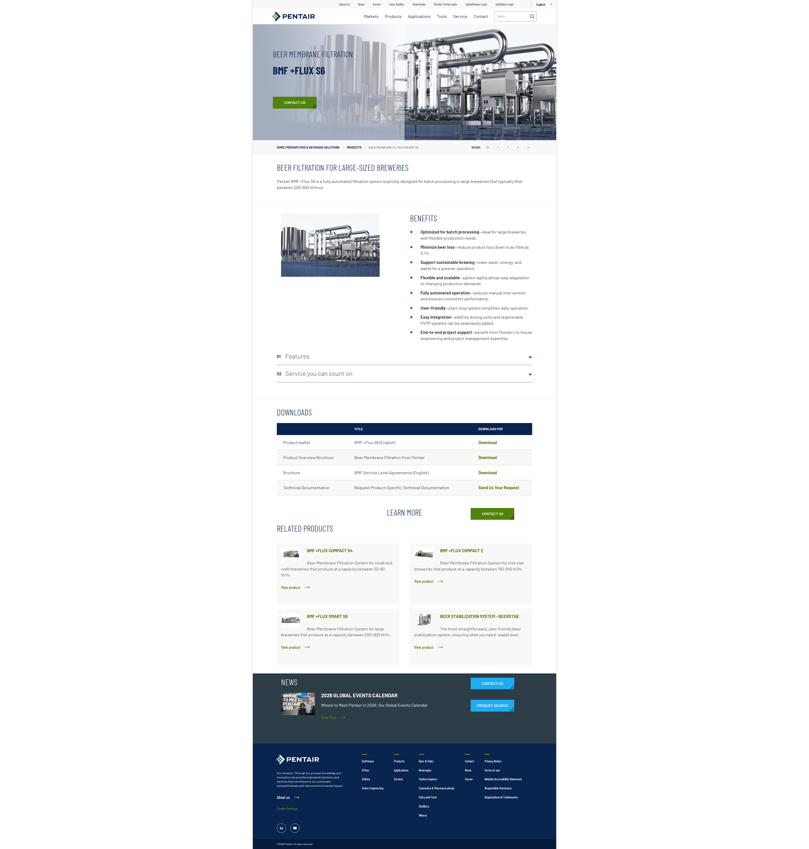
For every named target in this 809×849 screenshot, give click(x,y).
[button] (404, 356)
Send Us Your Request (498, 487)
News (361, 4)
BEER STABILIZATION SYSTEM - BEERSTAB (479, 616)
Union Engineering (372, 788)
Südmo (366, 779)
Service (460, 16)
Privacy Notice (493, 761)
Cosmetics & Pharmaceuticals (436, 788)
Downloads (419, 4)
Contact (481, 16)
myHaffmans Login (476, 4)
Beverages (425, 770)
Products (393, 16)
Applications (419, 16)
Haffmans (368, 761)
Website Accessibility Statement (503, 779)
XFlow (365, 770)
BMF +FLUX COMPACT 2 (461, 550)
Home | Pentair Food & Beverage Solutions (308, 147)
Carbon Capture (428, 779)
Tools (442, 16)
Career (377, 4)
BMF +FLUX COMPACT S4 (330, 550)
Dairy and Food (428, 797)
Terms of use (492, 770)
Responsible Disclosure (498, 788)
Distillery (424, 806)
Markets (371, 16)
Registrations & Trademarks (501, 797)
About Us (344, 4)
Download (487, 442)
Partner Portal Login (445, 4)
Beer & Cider (426, 761)
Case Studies (396, 4)
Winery (423, 815)
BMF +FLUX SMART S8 (327, 616)
